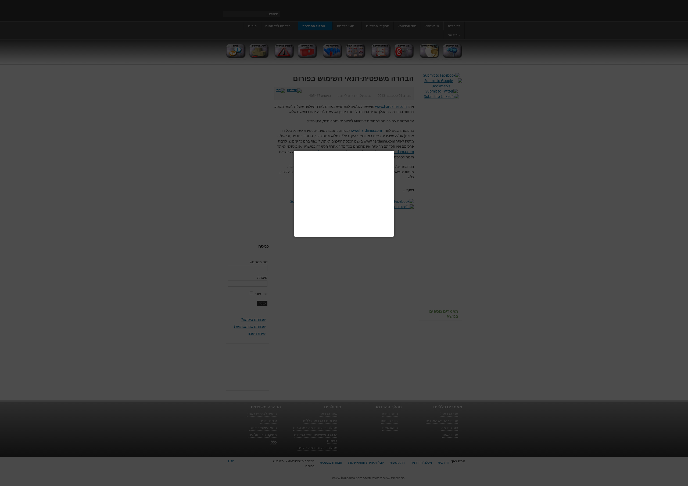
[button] (394, 151)
